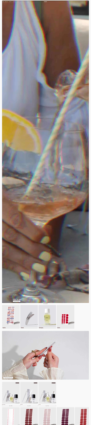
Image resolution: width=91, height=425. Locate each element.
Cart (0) (87, 1)
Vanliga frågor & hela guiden (8, 377)
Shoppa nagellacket (16, 301)
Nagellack (6, 1)
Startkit (10, 1)
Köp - (10, 405)
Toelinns (14, 1)
